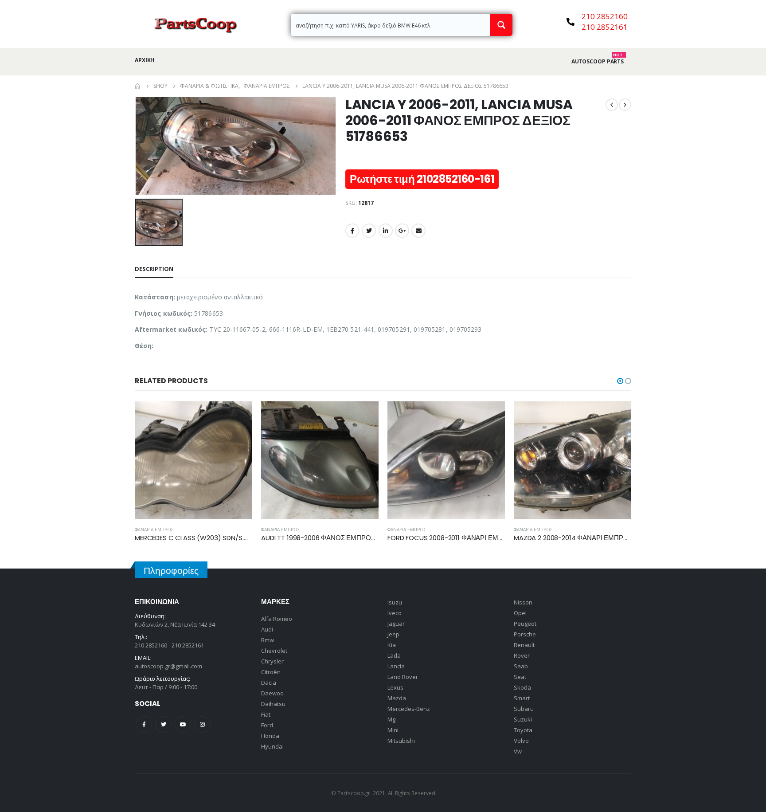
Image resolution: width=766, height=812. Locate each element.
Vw (518, 751)
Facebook (352, 231)
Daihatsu (273, 704)
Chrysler (272, 661)
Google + (402, 231)
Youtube (183, 724)
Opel (520, 613)
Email (418, 231)
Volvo (521, 741)
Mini (393, 730)
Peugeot (525, 624)
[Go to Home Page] (138, 86)
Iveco (394, 613)
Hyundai (272, 746)
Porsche (525, 634)
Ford (267, 725)
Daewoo (272, 693)
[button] (620, 381)
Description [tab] (154, 269)
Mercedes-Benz (408, 709)
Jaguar (396, 624)
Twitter (369, 231)
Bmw (267, 640)
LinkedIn (386, 231)
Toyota (523, 730)
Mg (391, 719)
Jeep (393, 634)
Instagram (202, 724)
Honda (270, 736)
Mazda (396, 698)
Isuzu (394, 602)
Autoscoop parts (597, 61)
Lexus (395, 687)
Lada (394, 655)
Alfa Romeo (276, 619)
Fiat (265, 714)
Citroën (271, 672)
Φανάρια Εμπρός (154, 529)
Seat (520, 677)
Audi (267, 629)
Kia (391, 645)
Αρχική (144, 60)
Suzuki (523, 719)
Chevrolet (274, 651)
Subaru (524, 709)
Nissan (523, 602)
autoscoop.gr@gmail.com (168, 666)
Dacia (268, 682)
